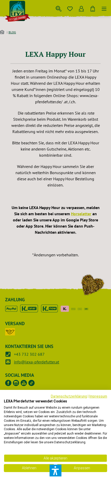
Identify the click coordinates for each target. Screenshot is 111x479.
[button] (55, 470)
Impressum (98, 396)
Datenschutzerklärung (69, 396)
